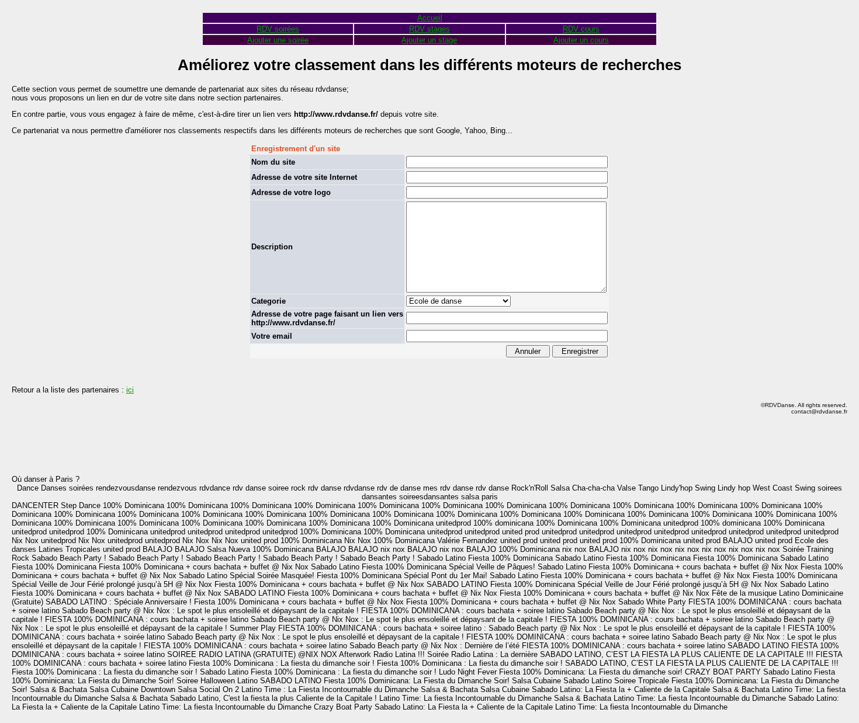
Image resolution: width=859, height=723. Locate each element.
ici (130, 389)
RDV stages (429, 29)
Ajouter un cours (581, 40)
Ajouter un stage (429, 40)
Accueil (429, 17)
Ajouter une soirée (278, 40)
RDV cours (581, 29)
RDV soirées (278, 29)
